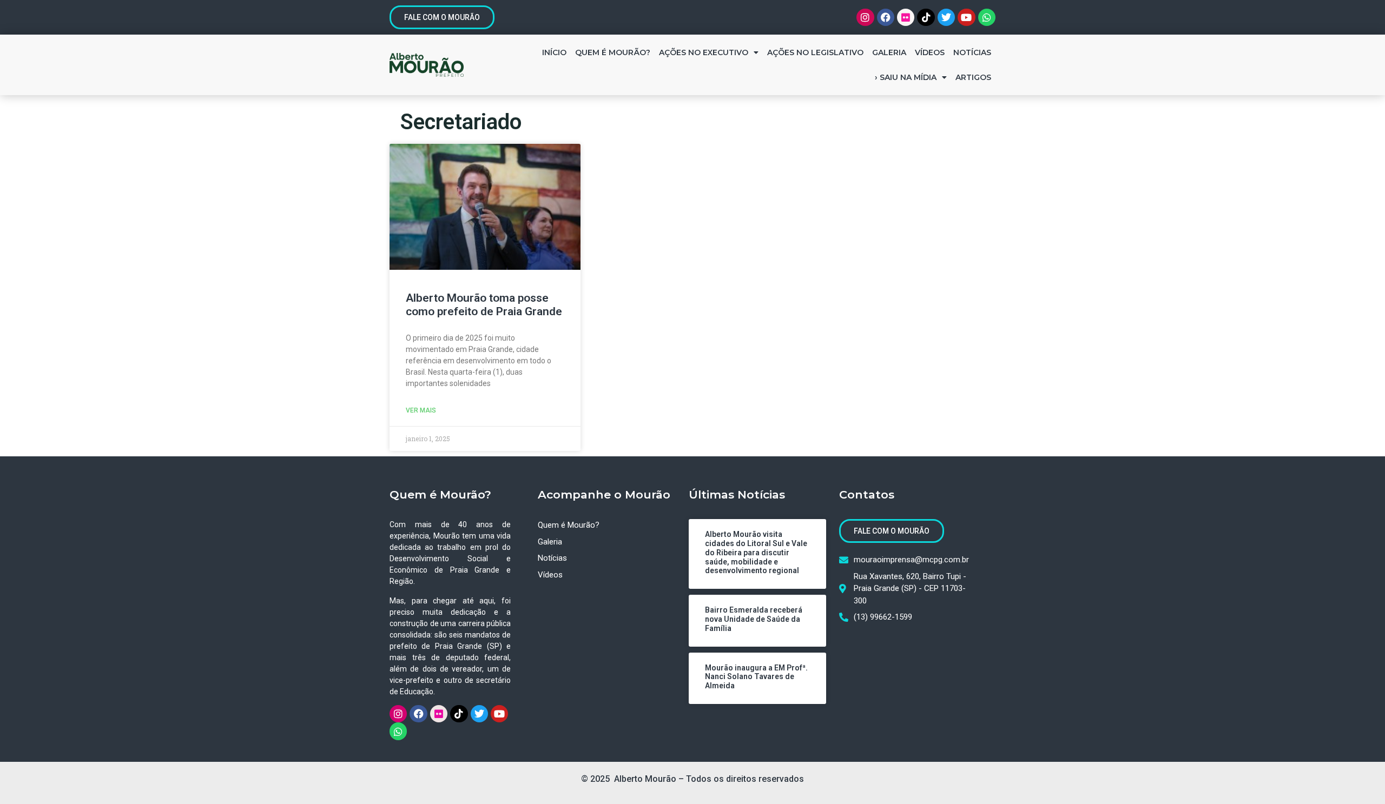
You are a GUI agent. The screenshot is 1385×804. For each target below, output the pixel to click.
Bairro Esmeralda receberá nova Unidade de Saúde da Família (753, 619)
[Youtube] (966, 17)
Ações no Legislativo (815, 52)
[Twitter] (946, 17)
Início (554, 52)
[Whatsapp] (986, 17)
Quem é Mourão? (612, 52)
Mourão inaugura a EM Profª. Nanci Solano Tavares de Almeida (756, 676)
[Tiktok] (925, 17)
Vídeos (930, 52)
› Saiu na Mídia (905, 77)
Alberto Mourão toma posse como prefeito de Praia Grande (484, 304)
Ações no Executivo (703, 52)
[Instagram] (865, 17)
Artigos (973, 77)
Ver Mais (421, 410)
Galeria (889, 52)
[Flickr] (905, 17)
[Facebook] (885, 17)
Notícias (972, 52)
